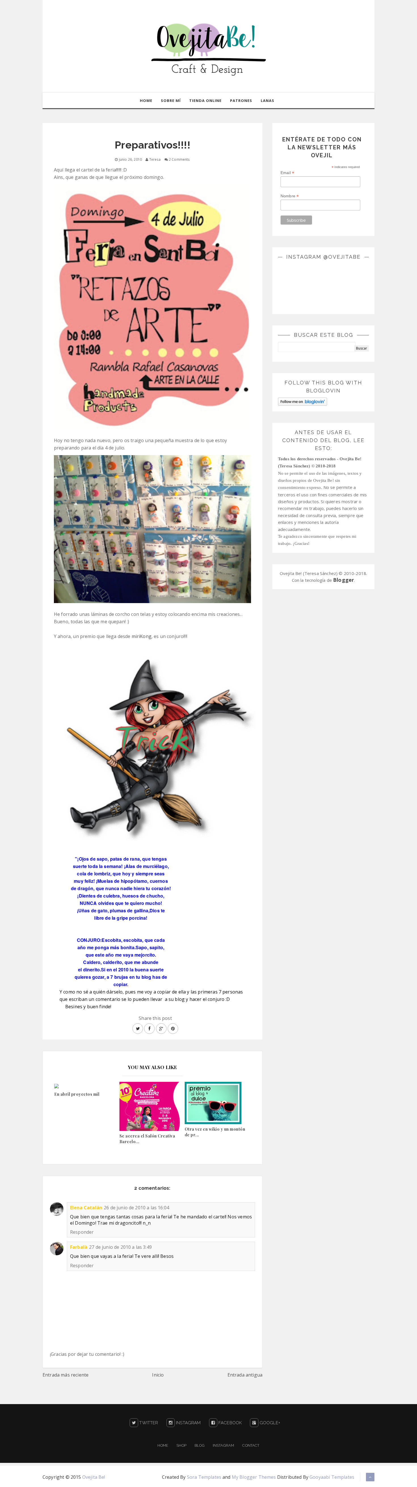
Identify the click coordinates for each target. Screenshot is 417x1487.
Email (287, 172)
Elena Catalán (86, 1207)
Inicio (158, 1375)
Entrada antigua (245, 1375)
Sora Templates (204, 1477)
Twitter (148, 1422)
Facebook (229, 1422)
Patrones (241, 100)
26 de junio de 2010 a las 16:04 (136, 1207)
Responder (82, 1232)
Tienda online (205, 100)
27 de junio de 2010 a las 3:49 (120, 1247)
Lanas (267, 100)
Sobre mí (171, 100)
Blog (200, 1445)
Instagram (188, 1422)
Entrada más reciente (66, 1375)
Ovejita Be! (93, 1477)
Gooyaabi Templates (331, 1477)
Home (146, 100)
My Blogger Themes (254, 1477)
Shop (181, 1445)
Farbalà (78, 1247)
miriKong (141, 636)
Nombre (290, 196)
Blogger (343, 579)
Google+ (269, 1422)
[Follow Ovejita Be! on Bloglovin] (302, 401)
